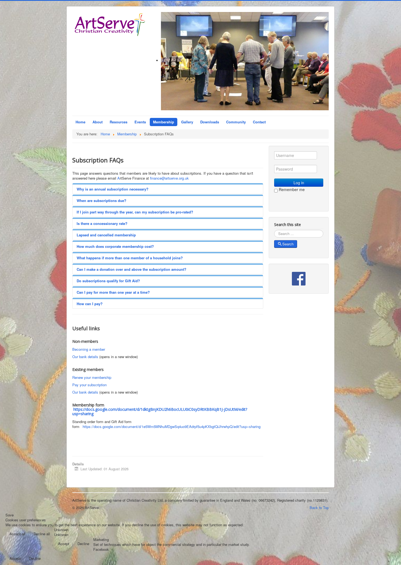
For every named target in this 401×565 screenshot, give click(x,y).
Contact (259, 121)
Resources (118, 121)
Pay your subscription (89, 384)
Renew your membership (91, 377)
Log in (299, 182)
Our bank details (85, 356)
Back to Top (319, 507)
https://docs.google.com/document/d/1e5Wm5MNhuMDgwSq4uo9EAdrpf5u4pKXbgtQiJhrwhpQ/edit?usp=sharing (172, 426)
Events (140, 121)
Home (80, 121)
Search (288, 243)
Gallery (187, 121)
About (97, 121)
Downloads (209, 121)
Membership (163, 121)
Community (236, 121)
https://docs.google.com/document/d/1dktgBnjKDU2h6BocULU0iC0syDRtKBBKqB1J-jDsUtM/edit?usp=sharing (159, 411)
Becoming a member (88, 349)
